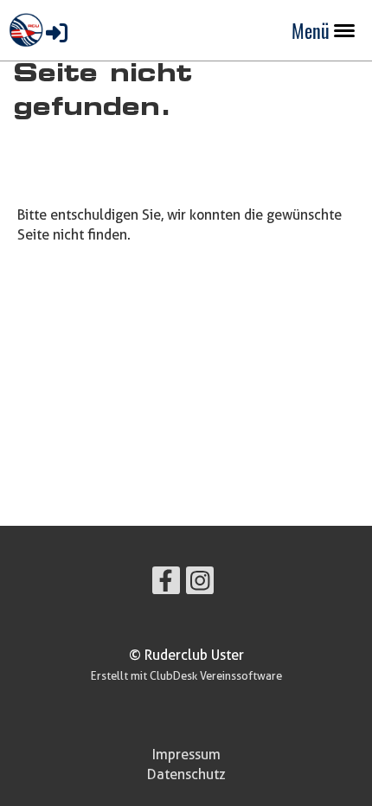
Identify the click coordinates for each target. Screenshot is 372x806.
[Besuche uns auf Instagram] (200, 583)
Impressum (186, 754)
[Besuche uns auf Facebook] (166, 583)
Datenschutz (186, 774)
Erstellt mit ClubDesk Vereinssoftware (186, 675)
